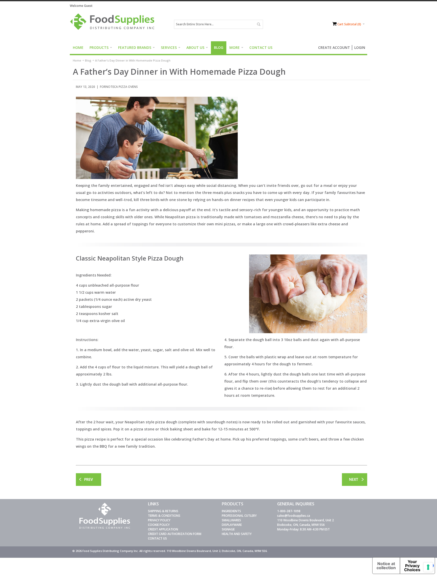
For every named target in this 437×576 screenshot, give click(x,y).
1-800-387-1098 (288, 511)
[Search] (258, 24)
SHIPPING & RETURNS (163, 511)
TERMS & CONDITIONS (164, 515)
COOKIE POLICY (159, 525)
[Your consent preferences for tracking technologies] (428, 567)
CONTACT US (157, 538)
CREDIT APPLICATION (163, 529)
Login (359, 47)
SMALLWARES (231, 520)
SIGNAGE (228, 529)
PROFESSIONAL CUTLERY (239, 515)
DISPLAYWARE (232, 525)
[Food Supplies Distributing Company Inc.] (114, 24)
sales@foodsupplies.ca (293, 515)
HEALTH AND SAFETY (237, 534)
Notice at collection (386, 565)
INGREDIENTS (231, 511)
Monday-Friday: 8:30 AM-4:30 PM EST (303, 529)
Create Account (334, 47)
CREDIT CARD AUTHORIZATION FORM (174, 534)
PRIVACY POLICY (159, 520)
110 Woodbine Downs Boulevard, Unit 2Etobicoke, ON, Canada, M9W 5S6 (305, 522)
